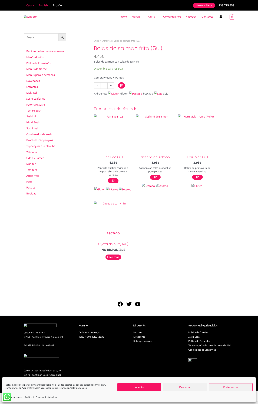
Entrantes (106, 40)
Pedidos (137, 332)
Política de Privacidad (35, 397)
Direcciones (139, 336)
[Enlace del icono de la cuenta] (221, 16)
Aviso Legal (194, 336)
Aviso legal (53, 397)
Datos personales (142, 341)
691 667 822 (48, 345)
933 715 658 (34, 345)
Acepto (139, 387)
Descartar (185, 387)
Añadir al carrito (121, 85)
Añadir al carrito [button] (113, 180)
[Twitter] (129, 304)
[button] (204, 5)
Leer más (113, 257)
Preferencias (230, 387)
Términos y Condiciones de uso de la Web (209, 345)
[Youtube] (137, 304)
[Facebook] (120, 304)
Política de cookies (14, 397)
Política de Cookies (198, 332)
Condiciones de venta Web (202, 349)
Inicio (97, 40)
